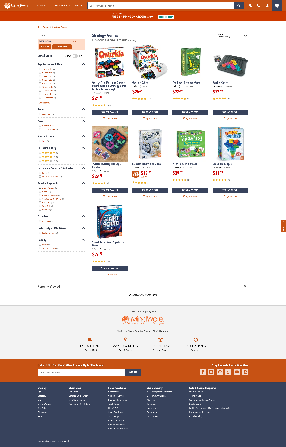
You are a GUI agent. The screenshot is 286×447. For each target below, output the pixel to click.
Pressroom (152, 412)
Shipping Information (118, 399)
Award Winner (63, 47)
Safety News (195, 403)
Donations (151, 403)
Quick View (111, 118)
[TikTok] (228, 372)
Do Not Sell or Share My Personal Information (210, 408)
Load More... (44, 102)
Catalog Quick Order (78, 395)
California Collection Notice (202, 399)
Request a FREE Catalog (80, 403)
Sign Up (132, 372)
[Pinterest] (220, 372)
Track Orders (114, 403)
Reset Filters (78, 41)
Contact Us (113, 391)
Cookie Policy (195, 416)
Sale (40, 416)
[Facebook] (203, 372)
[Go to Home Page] (39, 27)
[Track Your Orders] (251, 5)
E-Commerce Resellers (199, 412)
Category (42, 395)
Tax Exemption (115, 416)
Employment (153, 416)
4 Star (46, 47)
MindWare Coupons (78, 399)
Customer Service (116, 395)
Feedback (283, 226)
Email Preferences (116, 424)
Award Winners (44, 403)
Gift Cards (73, 391)
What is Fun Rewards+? (118, 428)
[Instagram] (245, 372)
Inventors (151, 408)
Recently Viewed (49, 286)
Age (39, 391)
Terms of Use (195, 395)
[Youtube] (237, 372)
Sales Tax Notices (116, 412)
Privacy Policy (196, 391)
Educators (42, 412)
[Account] (267, 5)
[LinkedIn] (211, 372)
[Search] (239, 5)
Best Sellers (43, 408)
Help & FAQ (113, 408)
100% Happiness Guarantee (159, 391)
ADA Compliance (116, 420)
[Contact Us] (258, 5)
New (40, 399)
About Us (151, 399)
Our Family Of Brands (156, 395)
